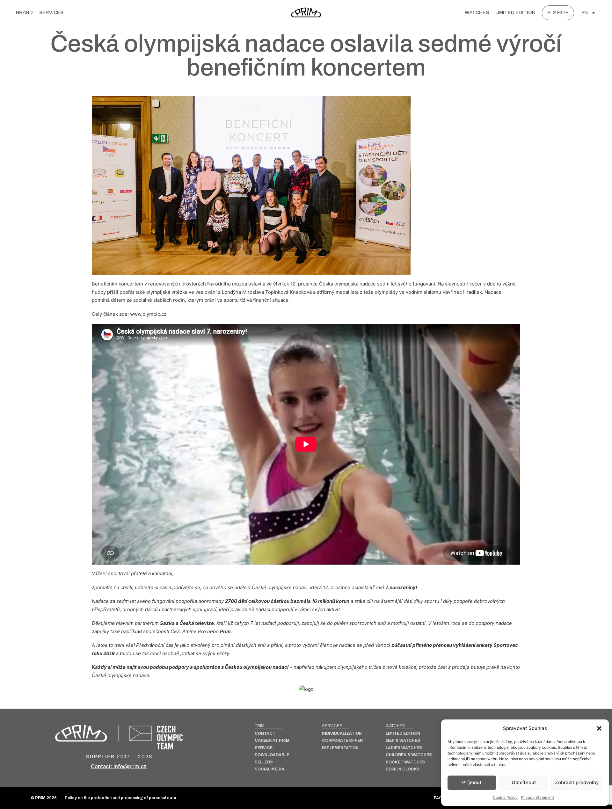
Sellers (264, 762)
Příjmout (472, 782)
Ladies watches (404, 748)
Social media (269, 769)
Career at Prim (272, 741)
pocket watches (405, 762)
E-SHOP (558, 12)
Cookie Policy (505, 797)
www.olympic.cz (148, 314)
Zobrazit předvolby (577, 782)
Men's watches (403, 741)
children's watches (409, 755)
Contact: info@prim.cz (119, 766)
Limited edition (515, 12)
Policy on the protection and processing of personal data (120, 798)
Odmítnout (524, 782)
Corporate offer (342, 741)
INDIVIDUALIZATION (342, 734)
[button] (599, 728)
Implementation (340, 748)
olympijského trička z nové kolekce (377, 667)
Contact (265, 734)
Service (264, 748)
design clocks (403, 769)
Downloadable (272, 755)
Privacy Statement (537, 797)
